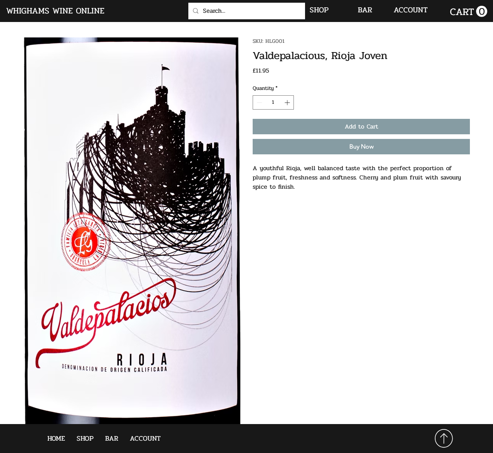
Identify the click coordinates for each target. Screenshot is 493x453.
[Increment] (288, 102)
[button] (468, 11)
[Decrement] (258, 102)
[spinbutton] (273, 102)
